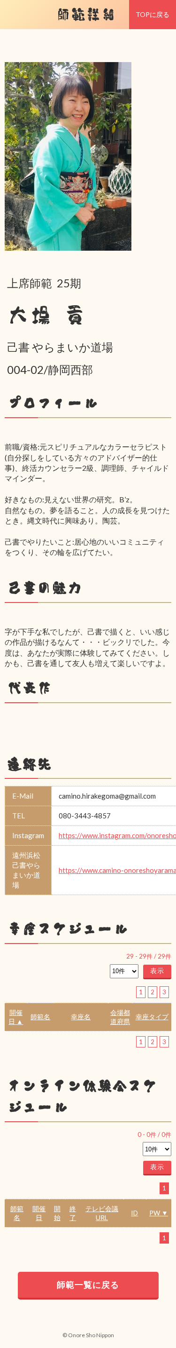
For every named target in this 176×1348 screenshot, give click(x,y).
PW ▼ (158, 1213)
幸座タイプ (152, 1017)
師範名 (40, 1017)
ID (134, 1213)
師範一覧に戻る (88, 1284)
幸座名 (81, 1017)
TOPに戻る (152, 14)
